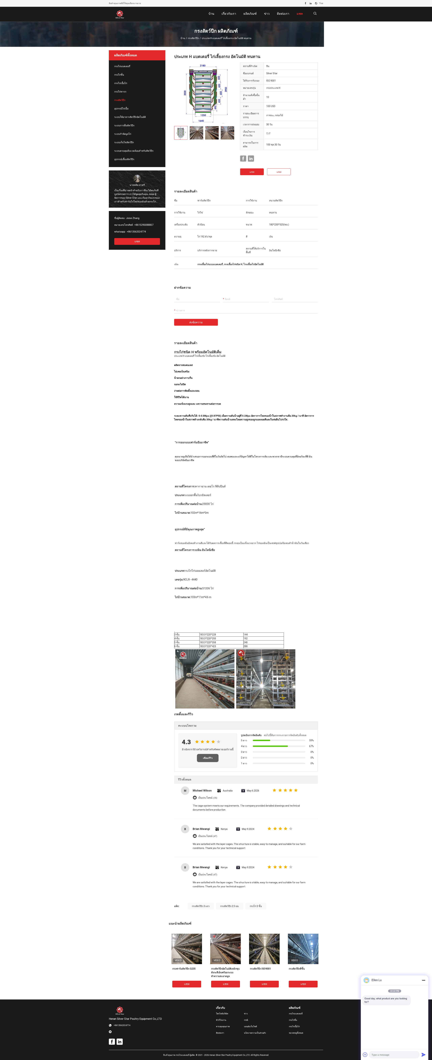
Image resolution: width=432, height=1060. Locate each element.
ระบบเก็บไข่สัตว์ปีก (124, 142)
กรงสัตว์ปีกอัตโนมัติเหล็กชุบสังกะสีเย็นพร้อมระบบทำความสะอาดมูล (225, 972)
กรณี (246, 1020)
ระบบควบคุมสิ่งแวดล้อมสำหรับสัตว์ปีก (133, 150)
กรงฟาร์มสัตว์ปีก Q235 (184, 968)
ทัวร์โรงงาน (221, 1020)
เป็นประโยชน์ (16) (207, 798)
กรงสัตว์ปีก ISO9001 (260, 968)
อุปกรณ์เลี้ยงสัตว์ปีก (124, 159)
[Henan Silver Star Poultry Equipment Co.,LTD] (120, 14)
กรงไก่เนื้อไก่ (120, 83)
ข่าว (246, 1013)
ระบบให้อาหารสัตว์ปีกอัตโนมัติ (130, 117)
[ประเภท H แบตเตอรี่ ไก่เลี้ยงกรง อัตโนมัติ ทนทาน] (204, 92)
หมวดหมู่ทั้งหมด (296, 1033)
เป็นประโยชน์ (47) (207, 836)
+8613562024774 (136, 231)
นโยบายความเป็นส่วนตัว (255, 1033)
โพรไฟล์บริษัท (222, 1013)
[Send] (423, 1054)
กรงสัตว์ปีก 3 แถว (201, 906)
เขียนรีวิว (208, 758)
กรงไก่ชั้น (119, 74)
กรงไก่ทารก (120, 91)
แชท (137, 241)
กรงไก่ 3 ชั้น (256, 906)
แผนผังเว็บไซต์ (250, 1026)
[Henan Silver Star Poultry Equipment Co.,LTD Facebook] (305, 3)
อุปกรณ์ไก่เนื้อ (121, 108)
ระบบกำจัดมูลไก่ (122, 134)
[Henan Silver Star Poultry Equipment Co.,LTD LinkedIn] (310, 3)
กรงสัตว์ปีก (193, 38)
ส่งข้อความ (196, 322)
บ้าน (183, 38)
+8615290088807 (143, 225)
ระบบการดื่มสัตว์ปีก (124, 125)
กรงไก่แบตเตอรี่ (122, 66)
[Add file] (365, 1054)
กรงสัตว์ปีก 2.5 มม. (229, 906)
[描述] (315, 13)
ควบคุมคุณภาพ (223, 1026)
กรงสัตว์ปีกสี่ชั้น (297, 968)
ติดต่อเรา (220, 1033)
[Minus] (424, 980)
